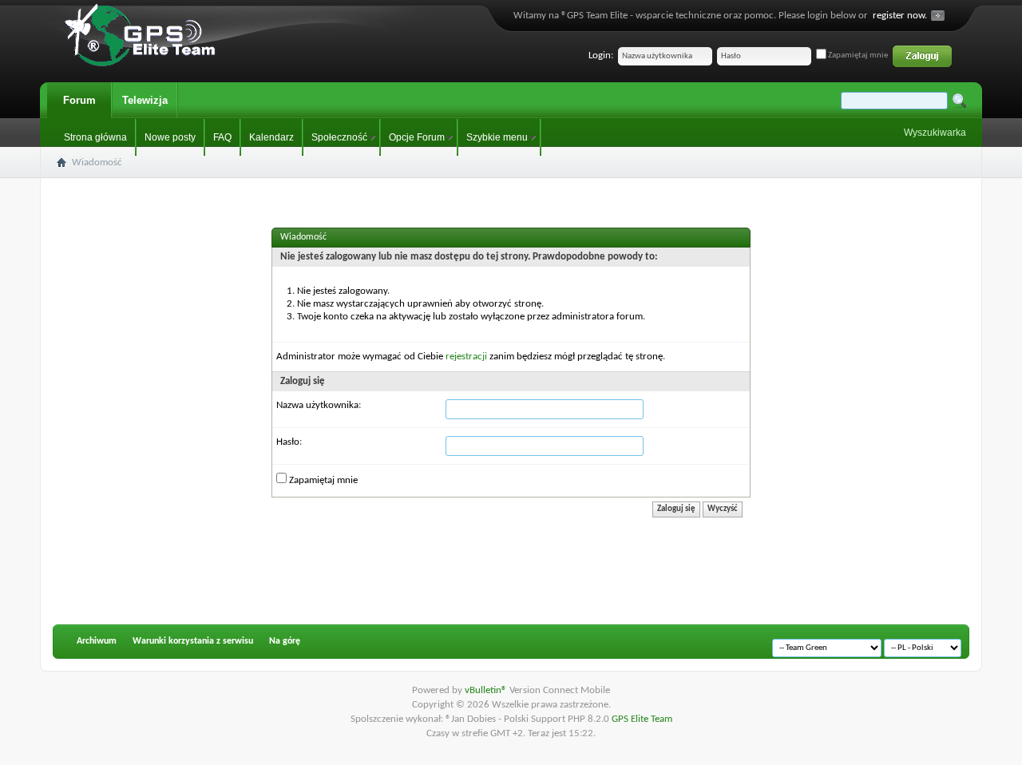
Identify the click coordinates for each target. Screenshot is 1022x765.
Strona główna (95, 137)
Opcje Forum (417, 137)
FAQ (222, 137)
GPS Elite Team (642, 719)
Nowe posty (170, 137)
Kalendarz (271, 137)
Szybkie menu (497, 137)
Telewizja (145, 100)
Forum (79, 100)
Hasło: (289, 442)
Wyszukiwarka (935, 132)
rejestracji (466, 356)
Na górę (284, 641)
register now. (900, 15)
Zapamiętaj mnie (857, 55)
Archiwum (97, 641)
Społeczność (339, 137)
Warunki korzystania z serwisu (193, 641)
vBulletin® (487, 690)
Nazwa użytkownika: (318, 405)
